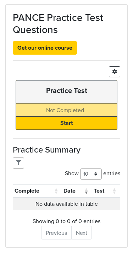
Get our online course (44, 48)
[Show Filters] (18, 163)
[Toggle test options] (114, 71)
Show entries (92, 173)
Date (69, 191)
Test (99, 191)
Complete (27, 191)
